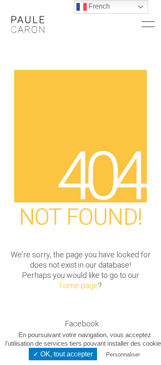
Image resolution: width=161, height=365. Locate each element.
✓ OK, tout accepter (63, 354)
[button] (148, 24)
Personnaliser (123, 354)
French (98, 6)
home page (79, 286)
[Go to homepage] (27, 24)
